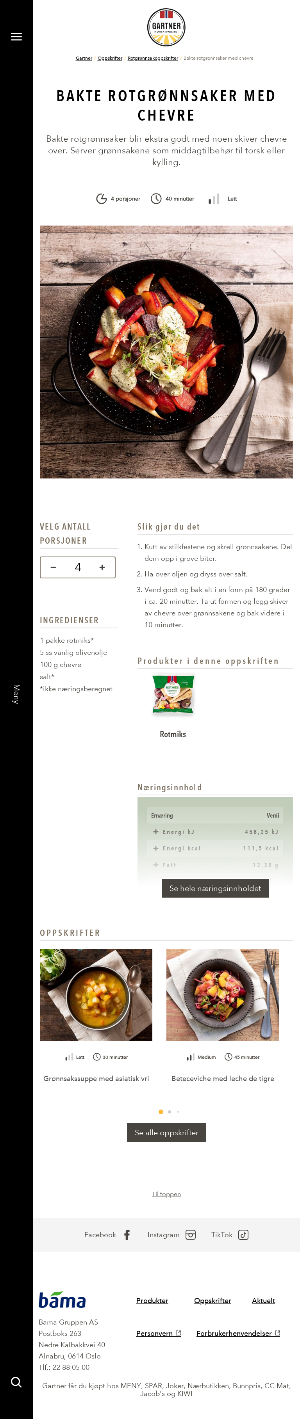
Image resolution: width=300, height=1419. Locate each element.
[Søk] (16, 1382)
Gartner (84, 58)
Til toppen (166, 1194)
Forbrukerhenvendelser (234, 1333)
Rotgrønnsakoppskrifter (153, 58)
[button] (161, 1112)
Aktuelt (263, 1300)
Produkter (152, 1300)
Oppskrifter (110, 58)
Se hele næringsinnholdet (215, 888)
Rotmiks (173, 734)
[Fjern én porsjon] (51, 567)
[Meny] (16, 36)
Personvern (154, 1333)
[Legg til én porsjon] (104, 567)
